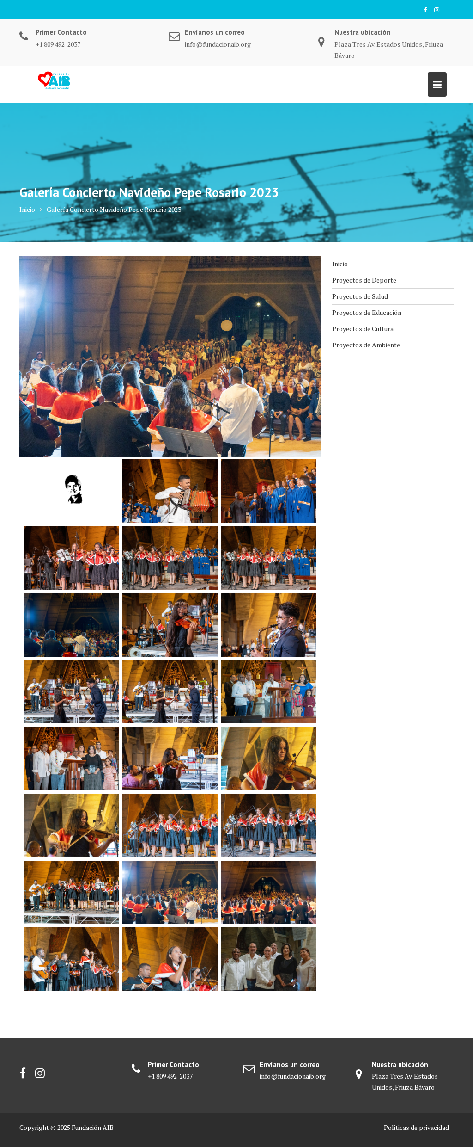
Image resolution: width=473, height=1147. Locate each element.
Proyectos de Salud (360, 296)
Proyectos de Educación (366, 312)
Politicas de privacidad (416, 1127)
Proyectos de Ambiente (366, 344)
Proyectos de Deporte (364, 280)
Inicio (340, 263)
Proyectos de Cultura (363, 328)
